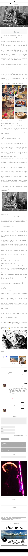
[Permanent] (14, 361)
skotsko (5, 518)
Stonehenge (15, 518)
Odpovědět (25, 383)
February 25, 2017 (5, 357)
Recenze (2, 518)
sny (7, 518)
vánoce (20, 518)
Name (2, 425)
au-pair (2, 351)
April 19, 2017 (22, 365)
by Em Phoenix (14, 32)
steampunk (12, 518)
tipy (18, 518)
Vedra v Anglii (14, 362)
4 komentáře (18, 32)
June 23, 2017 (13, 363)
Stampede (9, 518)
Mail (2, 428)
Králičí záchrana (22, 364)
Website (2, 431)
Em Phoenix (10, 384)
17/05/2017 (9, 32)
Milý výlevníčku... (5, 356)
